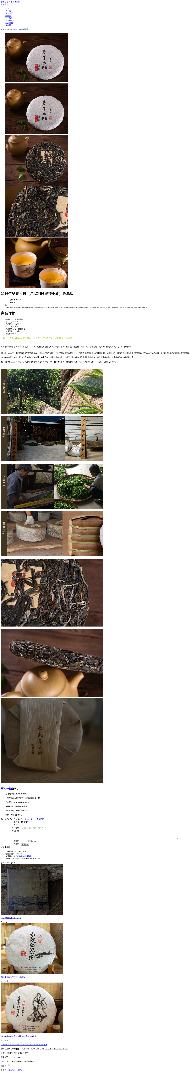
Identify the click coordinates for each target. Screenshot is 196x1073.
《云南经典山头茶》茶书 (11, 918)
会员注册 (8, 2)
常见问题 (33, 1045)
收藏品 (8, 16)
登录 (3, 2)
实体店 (8, 25)
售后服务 (26, 1045)
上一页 (30, 819)
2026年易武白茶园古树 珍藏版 (13, 977)
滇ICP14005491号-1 (15, 1070)
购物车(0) (16, 2)
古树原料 (9, 18)
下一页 (36, 819)
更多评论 (6, 788)
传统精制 (11, 29)
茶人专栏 (9, 13)
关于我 (8, 11)
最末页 (41, 819)
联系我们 (11, 1045)
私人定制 (9, 23)
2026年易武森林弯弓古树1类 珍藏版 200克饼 (18, 1036)
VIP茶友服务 (42, 1045)
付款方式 (19, 1045)
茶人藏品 (19, 29)
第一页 (24, 819)
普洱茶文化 (10, 20)
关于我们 (4, 1045)
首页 (7, 8)
